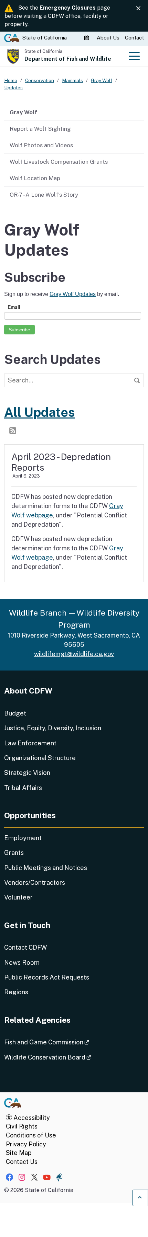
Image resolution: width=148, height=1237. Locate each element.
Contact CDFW (25, 947)
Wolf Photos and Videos (41, 145)
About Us (108, 38)
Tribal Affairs (23, 787)
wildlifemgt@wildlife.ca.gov (74, 653)
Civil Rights (22, 1126)
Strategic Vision (27, 772)
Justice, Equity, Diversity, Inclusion (52, 728)
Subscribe (19, 329)
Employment (23, 837)
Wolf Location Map (35, 178)
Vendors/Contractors (34, 882)
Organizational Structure (40, 757)
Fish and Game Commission (66, 1042)
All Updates (39, 412)
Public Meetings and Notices (45, 867)
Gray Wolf (23, 112)
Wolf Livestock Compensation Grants (59, 161)
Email (14, 306)
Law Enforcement (30, 743)
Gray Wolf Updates (73, 294)
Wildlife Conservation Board (67, 1057)
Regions (16, 992)
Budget (15, 713)
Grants (14, 852)
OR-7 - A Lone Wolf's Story (44, 194)
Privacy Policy (26, 1144)
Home (10, 80)
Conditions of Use (31, 1135)
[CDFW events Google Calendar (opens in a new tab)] (87, 37)
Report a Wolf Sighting (40, 128)
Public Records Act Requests (46, 977)
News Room (22, 962)
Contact (134, 38)
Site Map (18, 1152)
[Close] (138, 8)
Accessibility (31, 1117)
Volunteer (18, 897)
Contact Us (22, 1161)
